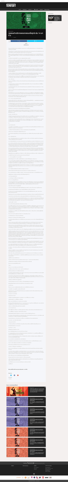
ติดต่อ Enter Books (47, 9)
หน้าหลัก (20, 9)
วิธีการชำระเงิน (35, 468)
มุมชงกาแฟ (41, 9)
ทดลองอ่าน (29, 9)
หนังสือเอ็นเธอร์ (24, 9)
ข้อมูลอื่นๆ (35, 465)
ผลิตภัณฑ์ (12, 465)
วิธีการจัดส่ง (35, 469)
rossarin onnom (15, 37)
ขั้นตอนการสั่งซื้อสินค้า (36, 467)
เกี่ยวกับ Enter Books (25, 465)
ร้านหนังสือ (36, 9)
